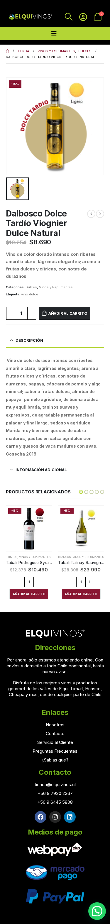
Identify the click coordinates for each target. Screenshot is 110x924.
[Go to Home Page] (7, 51)
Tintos (12, 557)
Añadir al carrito (67, 313)
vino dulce (29, 294)
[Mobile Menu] (54, 33)
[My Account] (83, 17)
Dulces (31, 287)
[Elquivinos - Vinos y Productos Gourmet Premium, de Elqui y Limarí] (30, 17)
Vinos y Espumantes (56, 287)
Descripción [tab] (29, 340)
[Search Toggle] (68, 17)
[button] (81, 491)
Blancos (64, 557)
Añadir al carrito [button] (29, 594)
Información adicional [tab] (41, 469)
